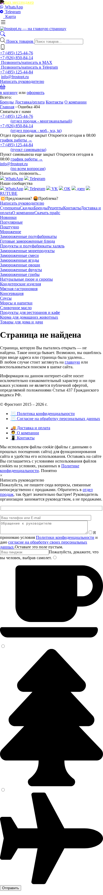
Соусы (6, 298)
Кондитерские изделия (20, 284)
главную (72, 362)
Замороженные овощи (20, 265)
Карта (9, 16)
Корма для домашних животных (29, 317)
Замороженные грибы (20, 274)
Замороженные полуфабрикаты (28, 236)
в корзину (9, 92)
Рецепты (55, 208)
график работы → (16, 140)
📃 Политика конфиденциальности (43, 413)
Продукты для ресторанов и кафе (30, 312)
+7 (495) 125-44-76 (16, 53)
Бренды (7, 102)
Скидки (27, 208)
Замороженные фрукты (21, 269)
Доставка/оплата (30, 102)
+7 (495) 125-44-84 (16, 72)
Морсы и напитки (16, 303)
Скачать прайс (47, 212)
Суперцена (10, 208)
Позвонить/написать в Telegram (29, 67)
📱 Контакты (23, 438)
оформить (35, 92)
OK (67, 188)
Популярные (11, 222)
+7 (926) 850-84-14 (16, 57)
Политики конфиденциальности (65, 537)
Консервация (12, 293)
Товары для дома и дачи (21, 322)
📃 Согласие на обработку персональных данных (55, 418)
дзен (80, 188)
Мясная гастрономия (19, 288)
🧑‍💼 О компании (25, 433)
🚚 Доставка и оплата (30, 428)
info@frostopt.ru (15, 76)
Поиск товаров (20, 41)
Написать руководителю (22, 81)
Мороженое (10, 231)
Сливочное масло (16, 307)
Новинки (8, 217)
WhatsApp (13, 7)
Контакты (54, 102)
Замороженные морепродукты (27, 250)
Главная (7, 107)
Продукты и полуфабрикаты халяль (32, 246)
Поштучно (9, 227)
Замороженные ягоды (19, 260)
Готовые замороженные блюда (27, 241)
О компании (75, 102)
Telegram (12, 12)
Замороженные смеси (19, 255)
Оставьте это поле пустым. (39, 547)
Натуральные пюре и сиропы (26, 279)
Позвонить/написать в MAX (26, 62)
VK (54, 188)
